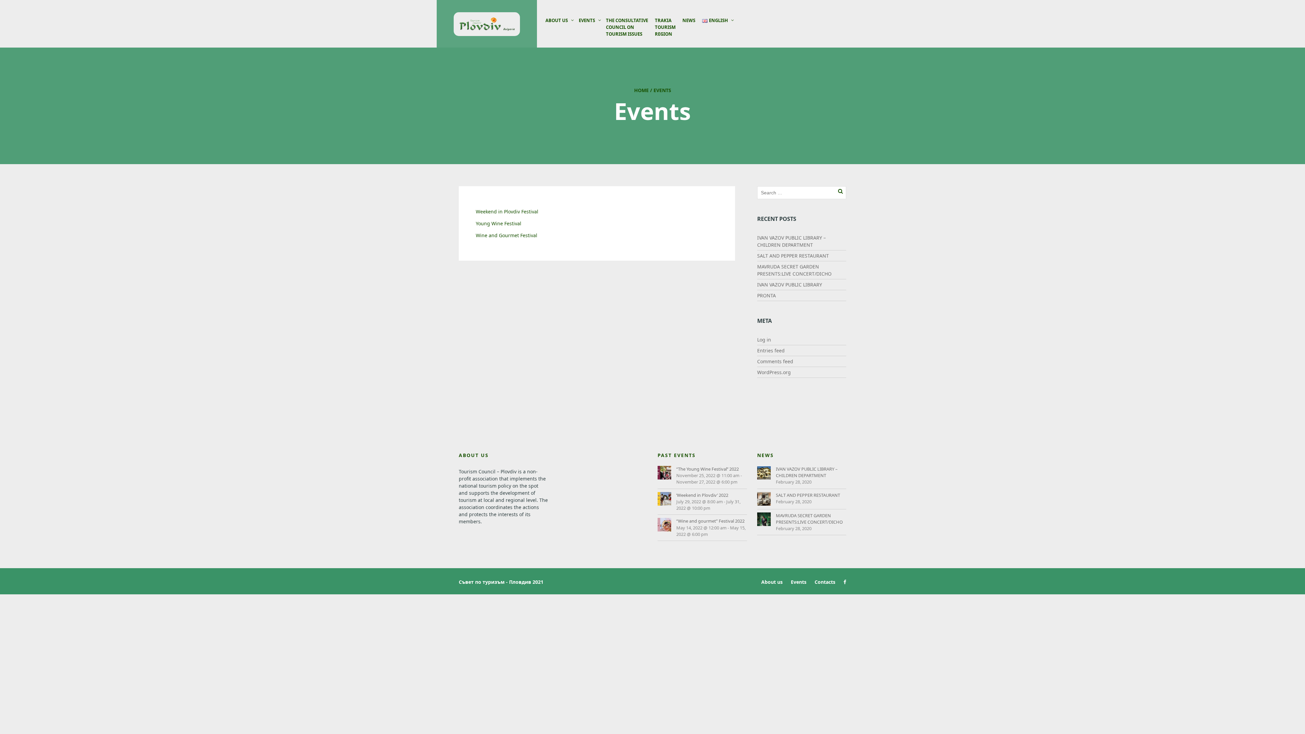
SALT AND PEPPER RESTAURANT (793, 255)
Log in (764, 339)
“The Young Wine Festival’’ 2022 (707, 469)
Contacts (825, 582)
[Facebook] (843, 582)
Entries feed (771, 350)
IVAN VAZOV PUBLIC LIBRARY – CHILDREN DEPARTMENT (806, 472)
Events (587, 20)
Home (641, 90)
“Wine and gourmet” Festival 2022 (710, 521)
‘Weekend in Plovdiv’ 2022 (702, 495)
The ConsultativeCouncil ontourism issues (627, 27)
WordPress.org (774, 372)
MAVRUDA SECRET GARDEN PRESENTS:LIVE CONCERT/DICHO (809, 518)
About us (556, 20)
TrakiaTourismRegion (665, 27)
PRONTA (766, 295)
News (688, 20)
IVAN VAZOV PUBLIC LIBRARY (789, 284)
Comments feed (775, 361)
